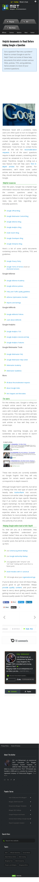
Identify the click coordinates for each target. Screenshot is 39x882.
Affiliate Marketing (15, 852)
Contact (32, 32)
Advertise (19, 32)
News (31, 629)
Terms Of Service (15, 746)
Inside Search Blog (13, 233)
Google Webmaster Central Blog (17, 216)
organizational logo (28, 577)
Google (28, 629)
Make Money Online (10, 857)
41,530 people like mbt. (28, 679)
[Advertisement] (19, 89)
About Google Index (13, 388)
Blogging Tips (9, 861)
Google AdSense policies (15, 286)
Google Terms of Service (15, 267)
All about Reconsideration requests (18, 383)
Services (11, 32)
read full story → (25, 671)
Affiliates (4, 32)
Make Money (12, 28)
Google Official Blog (13, 211)
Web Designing (19, 861)
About (26, 32)
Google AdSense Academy (15, 281)
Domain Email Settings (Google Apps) (20, 819)
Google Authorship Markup (19, 556)
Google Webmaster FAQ (15, 354)
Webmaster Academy (14, 365)
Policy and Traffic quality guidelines (18, 292)
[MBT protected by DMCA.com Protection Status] (17, 876)
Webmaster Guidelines (14, 371)
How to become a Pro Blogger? (20, 797)
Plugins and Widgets (11, 865)
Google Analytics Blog (14, 227)
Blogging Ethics (23, 865)
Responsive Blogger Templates (20, 806)
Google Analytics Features (15, 343)
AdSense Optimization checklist (17, 297)
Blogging (11, 22)
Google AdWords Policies (15, 314)
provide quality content (12, 587)
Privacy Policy (5, 746)
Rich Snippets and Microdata (16, 394)
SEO (27, 22)
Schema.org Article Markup (19, 551)
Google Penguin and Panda (20, 814)
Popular (29, 691)
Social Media (26, 852)
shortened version (13, 269)
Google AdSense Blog (14, 222)
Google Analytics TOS (14, 331)
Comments (13, 691)
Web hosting (22, 857)
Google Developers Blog (15, 238)
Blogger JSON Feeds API (20, 802)
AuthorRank (19, 492)
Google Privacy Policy (14, 261)
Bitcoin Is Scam (24, 2)
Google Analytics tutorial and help (18, 337)
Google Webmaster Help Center (17, 360)
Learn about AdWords (14, 320)
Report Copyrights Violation (20, 823)
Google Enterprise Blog (14, 244)
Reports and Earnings (14, 303)
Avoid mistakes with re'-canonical (18, 572)
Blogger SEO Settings (20, 810)
